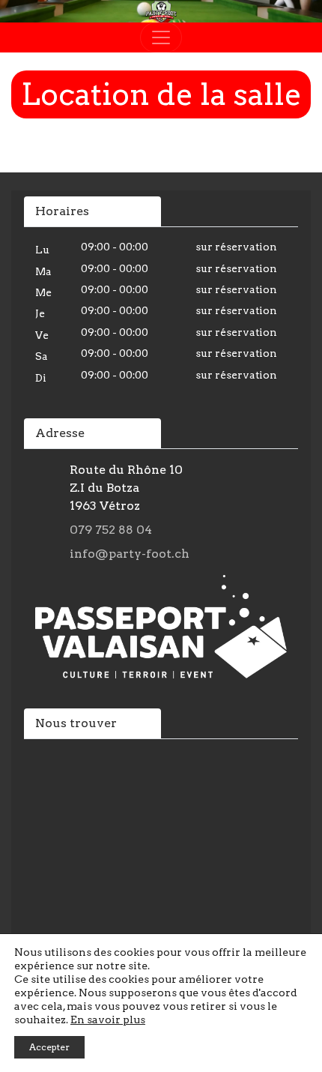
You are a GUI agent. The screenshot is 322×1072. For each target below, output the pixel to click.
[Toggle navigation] (161, 37)
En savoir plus (107, 1020)
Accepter (49, 1047)
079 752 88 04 (111, 530)
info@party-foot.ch (129, 553)
